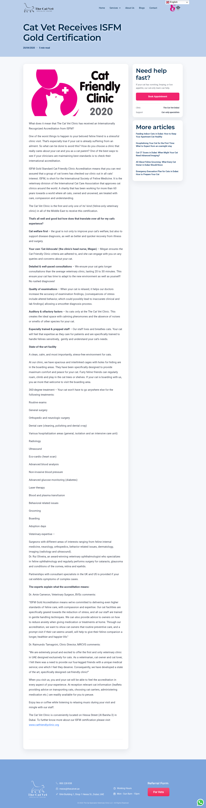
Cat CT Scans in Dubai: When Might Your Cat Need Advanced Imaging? (157, 154)
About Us (129, 8)
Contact (153, 8)
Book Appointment (157, 96)
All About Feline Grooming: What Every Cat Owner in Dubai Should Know (156, 163)
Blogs (142, 8)
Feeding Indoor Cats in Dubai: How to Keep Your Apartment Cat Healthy (156, 135)
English (173, 2)
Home (102, 8)
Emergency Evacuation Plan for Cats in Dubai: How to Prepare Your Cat (157, 173)
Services (114, 8)
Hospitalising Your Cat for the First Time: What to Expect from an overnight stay (155, 144)
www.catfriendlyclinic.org (44, 724)
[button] (115, 8)
